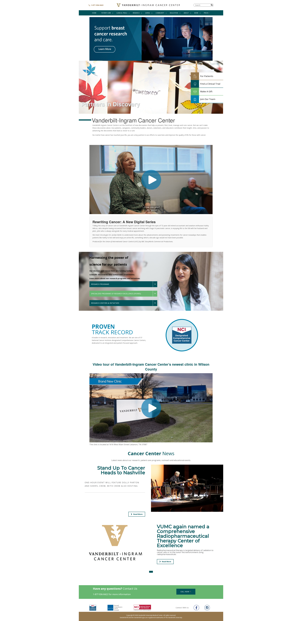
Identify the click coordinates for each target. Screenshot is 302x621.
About (186, 13)
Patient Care (106, 13)
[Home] (148, 5)
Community (160, 13)
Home (94, 13)
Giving (147, 13)
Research (136, 13)
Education (174, 13)
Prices (206, 13)
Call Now (185, 591)
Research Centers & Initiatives (105, 303)
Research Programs (100, 284)
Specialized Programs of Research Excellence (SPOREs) (116, 293)
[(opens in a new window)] (151, 39)
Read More (138, 514)
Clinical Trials (121, 13)
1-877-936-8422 (96, 5)
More (196, 13)
